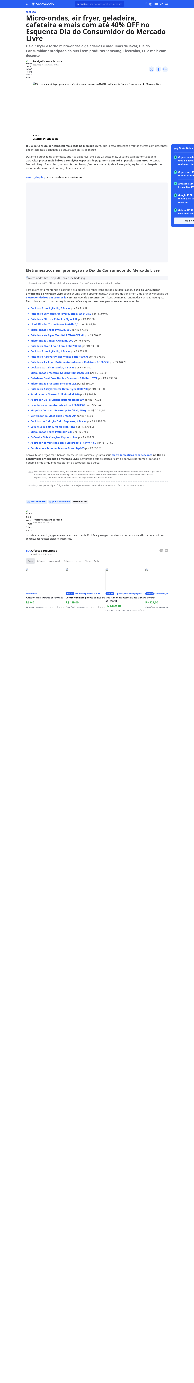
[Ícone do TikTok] (161, 4)
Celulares (68, 561)
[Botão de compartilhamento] (151, 69)
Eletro (87, 561)
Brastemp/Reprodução (46, 138)
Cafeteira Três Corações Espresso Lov (54, 437)
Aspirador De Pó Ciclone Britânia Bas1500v (57, 399)
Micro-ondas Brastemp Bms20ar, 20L (54, 383)
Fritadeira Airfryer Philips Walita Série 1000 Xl (59, 356)
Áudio (96, 561)
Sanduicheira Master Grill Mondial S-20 (55, 394)
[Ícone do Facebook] (146, 4)
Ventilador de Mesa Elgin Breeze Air (53, 416)
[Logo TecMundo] (43, 4)
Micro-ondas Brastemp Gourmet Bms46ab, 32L (60, 373)
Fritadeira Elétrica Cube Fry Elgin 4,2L (54, 319)
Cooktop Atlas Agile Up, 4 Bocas (50, 351)
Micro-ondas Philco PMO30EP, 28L (51, 432)
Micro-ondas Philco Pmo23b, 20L (51, 329)
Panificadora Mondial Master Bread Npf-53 (58, 448)
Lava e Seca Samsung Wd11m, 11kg (53, 426)
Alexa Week (54, 561)
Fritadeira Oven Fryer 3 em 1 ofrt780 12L (56, 346)
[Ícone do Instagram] (150, 4)
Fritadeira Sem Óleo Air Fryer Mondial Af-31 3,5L (61, 313)
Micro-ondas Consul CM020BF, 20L (52, 340)
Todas (30, 561)
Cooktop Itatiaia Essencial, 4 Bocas (52, 367)
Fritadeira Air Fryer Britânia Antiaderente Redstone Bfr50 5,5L (70, 362)
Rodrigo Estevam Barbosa (47, 61)
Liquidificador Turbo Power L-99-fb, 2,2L (55, 324)
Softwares (41, 561)
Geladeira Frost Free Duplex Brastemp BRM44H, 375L (64, 378)
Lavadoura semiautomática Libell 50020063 (58, 405)
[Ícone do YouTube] (156, 4)
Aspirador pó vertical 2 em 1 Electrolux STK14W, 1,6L (63, 442)
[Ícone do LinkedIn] (166, 4)
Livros (79, 561)
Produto (31, 12)
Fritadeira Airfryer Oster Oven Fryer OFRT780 (59, 389)
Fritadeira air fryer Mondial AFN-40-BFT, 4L (57, 335)
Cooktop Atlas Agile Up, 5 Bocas (50, 308)
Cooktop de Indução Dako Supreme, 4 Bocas (58, 421)
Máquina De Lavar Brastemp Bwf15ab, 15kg (58, 410)
